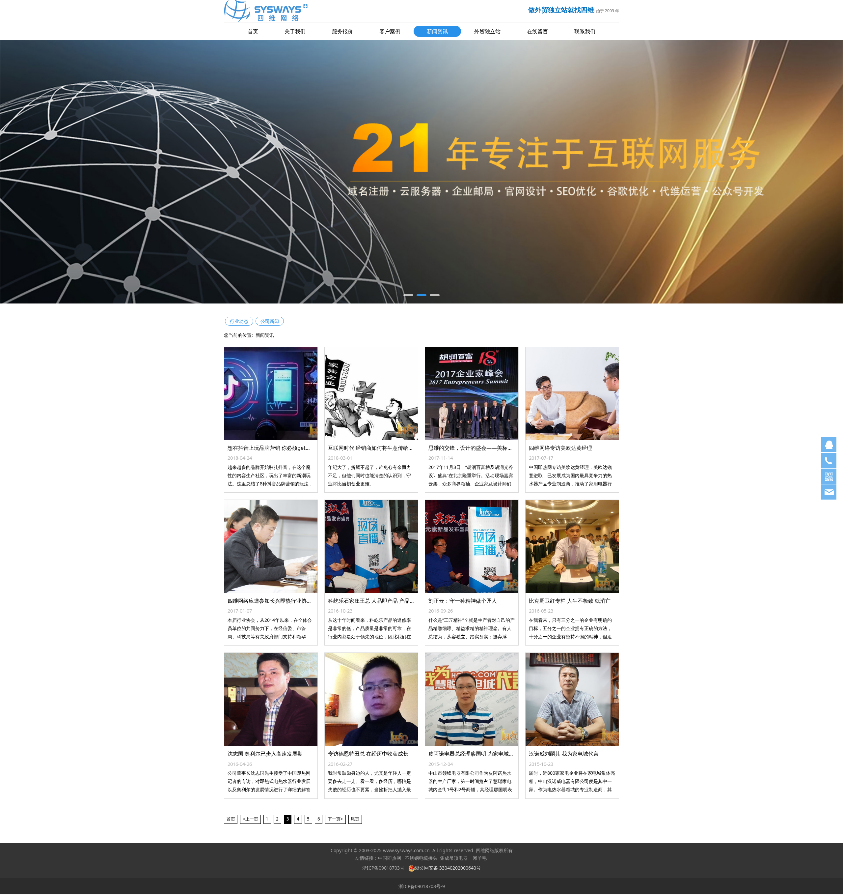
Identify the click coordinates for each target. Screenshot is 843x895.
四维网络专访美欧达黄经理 (560, 448)
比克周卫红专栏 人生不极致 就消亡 (570, 601)
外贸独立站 (487, 31)
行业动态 (239, 322)
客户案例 (389, 31)
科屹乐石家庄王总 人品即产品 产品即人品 (376, 601)
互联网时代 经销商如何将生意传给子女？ (376, 448)
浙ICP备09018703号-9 (421, 887)
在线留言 (537, 31)
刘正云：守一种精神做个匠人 (462, 601)
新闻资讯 (437, 31)
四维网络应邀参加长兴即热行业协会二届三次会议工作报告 (296, 601)
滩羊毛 (480, 858)
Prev (238, 172)
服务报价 (342, 31)
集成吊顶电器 (454, 858)
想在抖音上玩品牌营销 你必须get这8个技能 (279, 448)
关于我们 (295, 31)
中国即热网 (389, 858)
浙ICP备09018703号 (383, 868)
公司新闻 (269, 322)
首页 (253, 31)
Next (605, 172)
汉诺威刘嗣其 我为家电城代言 (564, 754)
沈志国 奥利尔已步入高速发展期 (265, 754)
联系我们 (584, 31)
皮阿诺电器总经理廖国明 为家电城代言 (473, 754)
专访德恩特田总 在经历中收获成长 (368, 754)
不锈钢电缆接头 (421, 858)
